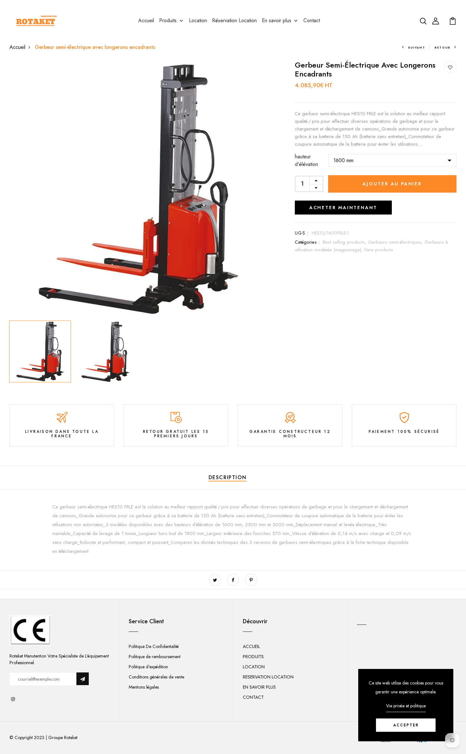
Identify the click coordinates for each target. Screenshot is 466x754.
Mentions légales (144, 687)
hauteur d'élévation (306, 160)
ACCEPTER (406, 725)
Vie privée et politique (406, 706)
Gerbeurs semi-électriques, (396, 242)
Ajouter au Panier (392, 184)
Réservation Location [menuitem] (234, 20)
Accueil (17, 47)
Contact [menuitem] (311, 20)
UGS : (301, 233)
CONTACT (253, 697)
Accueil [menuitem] (146, 20)
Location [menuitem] (198, 20)
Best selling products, (345, 242)
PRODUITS (253, 656)
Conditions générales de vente (156, 677)
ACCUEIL (251, 646)
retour (442, 47)
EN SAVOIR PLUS (259, 687)
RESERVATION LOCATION (268, 677)
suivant (416, 47)
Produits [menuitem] (168, 20)
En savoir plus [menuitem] (276, 20)
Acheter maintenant (343, 207)
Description (228, 477)
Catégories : (307, 242)
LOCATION (254, 667)
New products (378, 249)
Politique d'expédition (148, 667)
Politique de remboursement (154, 656)
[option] (138, 189)
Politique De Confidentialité (154, 646)
